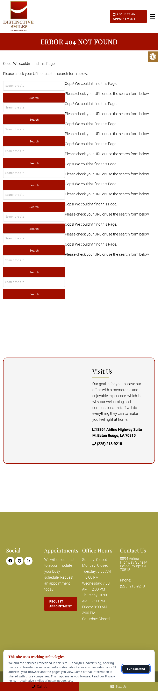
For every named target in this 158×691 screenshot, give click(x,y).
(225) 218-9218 (109, 444)
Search (34, 97)
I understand (136, 668)
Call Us (41, 687)
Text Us (121, 687)
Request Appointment (60, 604)
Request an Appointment (124, 16)
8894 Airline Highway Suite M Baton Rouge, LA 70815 (134, 564)
